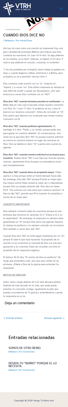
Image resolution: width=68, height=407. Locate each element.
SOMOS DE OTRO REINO (25, 348)
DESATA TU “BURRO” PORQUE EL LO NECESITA (33, 364)
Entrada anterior (13, 318)
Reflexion (9, 40)
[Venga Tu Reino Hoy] (17, 8)
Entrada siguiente (54, 318)
